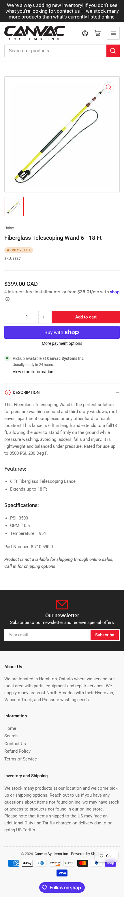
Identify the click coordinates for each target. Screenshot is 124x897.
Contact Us (15, 743)
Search (11, 735)
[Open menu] (113, 33)
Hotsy (9, 228)
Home (10, 728)
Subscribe (104, 635)
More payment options (62, 343)
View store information (33, 371)
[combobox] (62, 51)
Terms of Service (20, 759)
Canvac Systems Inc (51, 854)
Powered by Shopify (87, 854)
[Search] (113, 51)
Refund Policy (17, 751)
